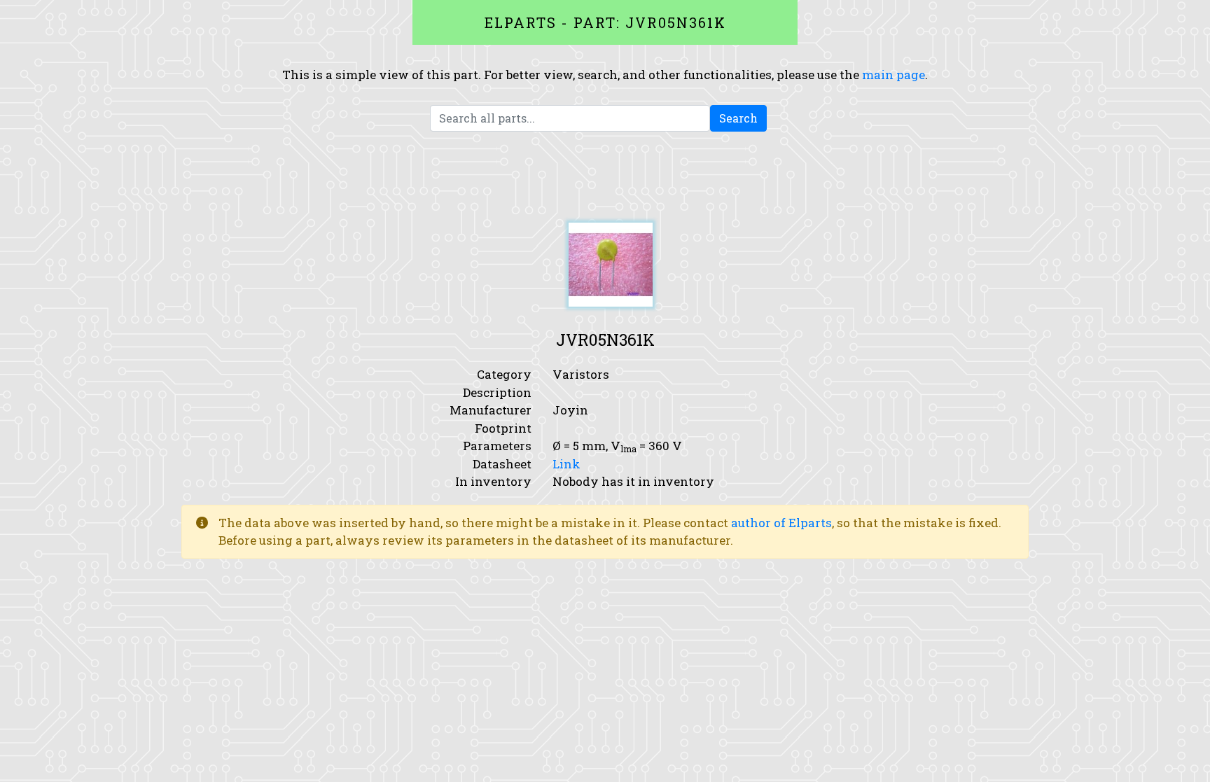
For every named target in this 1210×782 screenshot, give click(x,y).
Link (566, 464)
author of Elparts (781, 523)
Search (738, 118)
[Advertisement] (605, 177)
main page (893, 75)
